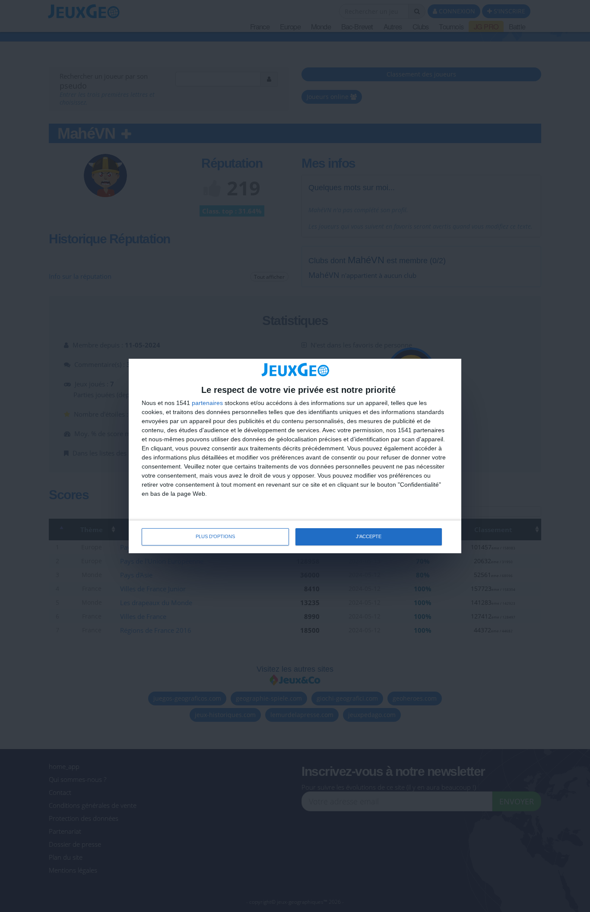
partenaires (207, 403)
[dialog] (295, 456)
